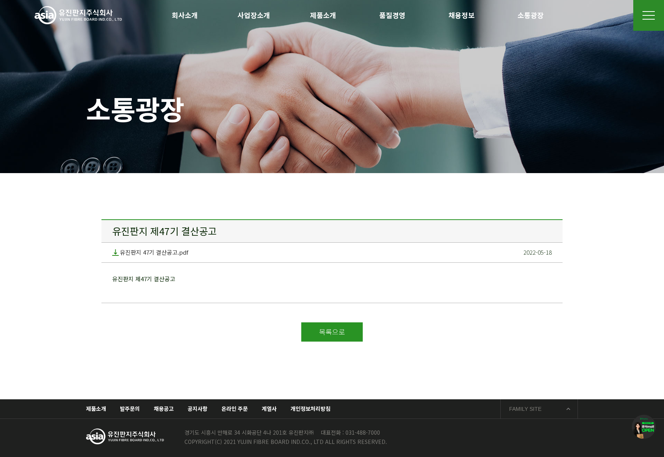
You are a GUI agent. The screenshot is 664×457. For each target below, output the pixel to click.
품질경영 (392, 15)
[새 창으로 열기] (643, 426)
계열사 (269, 408)
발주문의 (130, 408)
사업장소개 (253, 15)
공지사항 (198, 408)
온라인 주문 (234, 408)
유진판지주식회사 (78, 15)
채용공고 (164, 408)
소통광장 (531, 15)
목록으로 (332, 332)
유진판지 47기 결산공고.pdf (154, 252)
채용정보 (461, 15)
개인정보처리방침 (310, 408)
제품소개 (323, 15)
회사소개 (185, 15)
